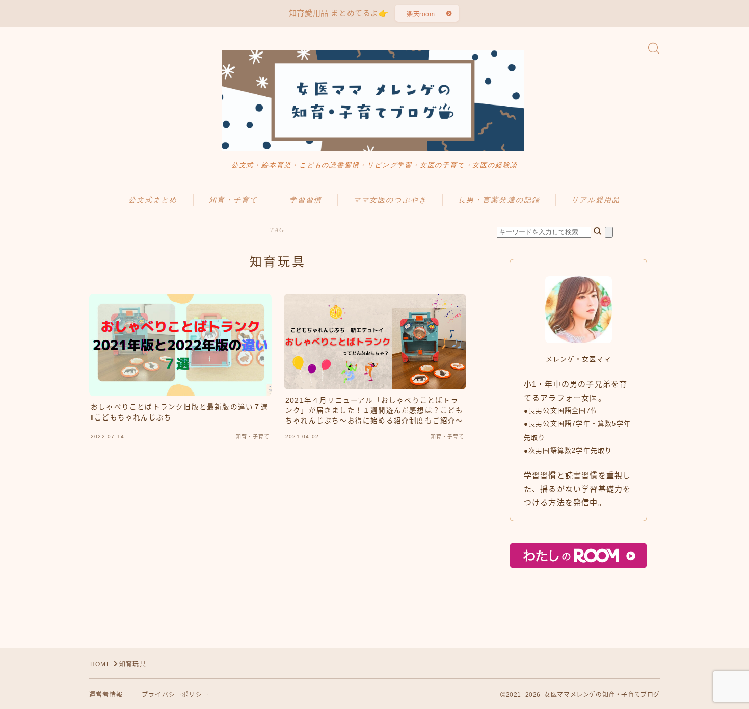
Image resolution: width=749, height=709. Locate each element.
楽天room (421, 14)
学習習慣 (305, 200)
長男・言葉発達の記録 (499, 200)
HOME (100, 664)
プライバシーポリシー (175, 694)
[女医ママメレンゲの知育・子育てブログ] (374, 100)
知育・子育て (233, 200)
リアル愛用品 (596, 200)
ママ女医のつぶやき (390, 200)
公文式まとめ (153, 200)
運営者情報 (106, 694)
